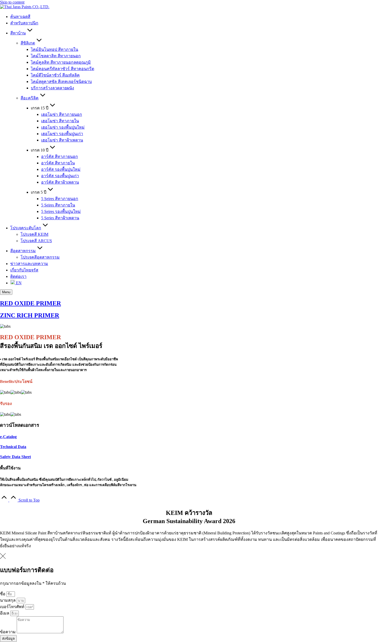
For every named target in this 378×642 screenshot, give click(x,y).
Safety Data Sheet (15, 457)
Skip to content (12, 2)
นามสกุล (8, 600)
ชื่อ (3, 594)
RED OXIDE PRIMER (30, 303)
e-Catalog (8, 437)
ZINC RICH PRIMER (29, 315)
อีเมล (5, 613)
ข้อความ (8, 632)
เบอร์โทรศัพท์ (12, 607)
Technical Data (13, 447)
